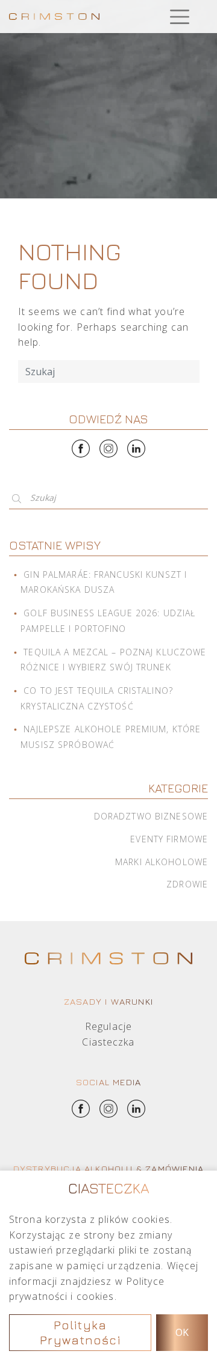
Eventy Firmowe (169, 839)
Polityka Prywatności (80, 1332)
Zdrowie (187, 884)
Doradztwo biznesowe (151, 816)
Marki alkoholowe (161, 862)
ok (182, 1332)
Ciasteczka (108, 1042)
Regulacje (108, 1026)
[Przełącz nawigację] (179, 16)
